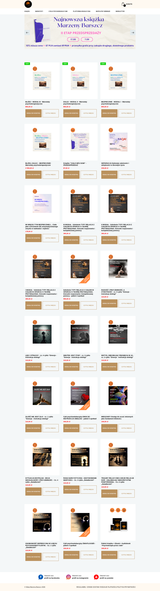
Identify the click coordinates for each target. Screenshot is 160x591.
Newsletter (120, 11)
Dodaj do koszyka (33, 113)
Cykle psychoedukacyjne (58, 11)
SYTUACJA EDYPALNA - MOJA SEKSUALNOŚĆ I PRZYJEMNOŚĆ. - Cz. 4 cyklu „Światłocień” (41, 480)
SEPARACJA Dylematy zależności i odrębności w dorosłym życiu (115, 164)
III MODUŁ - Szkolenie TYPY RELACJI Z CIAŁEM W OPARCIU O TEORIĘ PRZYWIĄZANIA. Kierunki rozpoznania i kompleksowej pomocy (79, 228)
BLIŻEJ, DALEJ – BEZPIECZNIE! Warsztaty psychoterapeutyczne (38, 164)
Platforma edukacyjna (81, 11)
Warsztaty (39, 11)
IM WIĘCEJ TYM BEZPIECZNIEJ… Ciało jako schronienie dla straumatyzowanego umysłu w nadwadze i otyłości (41, 227)
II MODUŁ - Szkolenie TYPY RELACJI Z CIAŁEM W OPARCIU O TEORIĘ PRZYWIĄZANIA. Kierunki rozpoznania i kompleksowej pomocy (117, 228)
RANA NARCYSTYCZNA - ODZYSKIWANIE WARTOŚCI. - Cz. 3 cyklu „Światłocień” (80, 479)
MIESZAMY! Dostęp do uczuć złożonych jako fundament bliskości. (117, 418)
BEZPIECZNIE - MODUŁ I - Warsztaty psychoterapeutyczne (115, 103)
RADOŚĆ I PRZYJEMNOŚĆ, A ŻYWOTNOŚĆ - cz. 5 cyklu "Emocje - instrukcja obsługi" (115, 292)
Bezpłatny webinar (103, 11)
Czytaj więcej (50, 113)
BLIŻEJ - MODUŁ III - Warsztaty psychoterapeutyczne (37, 103)
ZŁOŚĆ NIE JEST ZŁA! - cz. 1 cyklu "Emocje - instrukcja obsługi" (39, 418)
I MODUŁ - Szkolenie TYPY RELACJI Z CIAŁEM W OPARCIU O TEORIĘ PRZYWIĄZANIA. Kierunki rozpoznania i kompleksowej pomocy (41, 293)
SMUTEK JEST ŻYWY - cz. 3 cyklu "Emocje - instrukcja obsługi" (76, 356)
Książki (27, 11)
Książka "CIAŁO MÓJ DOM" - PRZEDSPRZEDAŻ (74, 164)
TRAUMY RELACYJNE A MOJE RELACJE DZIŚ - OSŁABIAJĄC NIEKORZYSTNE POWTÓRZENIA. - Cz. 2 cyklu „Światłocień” (117, 481)
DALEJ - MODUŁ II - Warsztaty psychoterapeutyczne (75, 103)
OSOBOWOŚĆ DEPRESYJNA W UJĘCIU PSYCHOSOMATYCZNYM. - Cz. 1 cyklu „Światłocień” (41, 545)
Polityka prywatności (126, 587)
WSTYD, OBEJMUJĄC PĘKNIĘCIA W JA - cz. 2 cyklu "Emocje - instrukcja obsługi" (117, 356)
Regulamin (80, 587)
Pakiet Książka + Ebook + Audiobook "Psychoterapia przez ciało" (115, 544)
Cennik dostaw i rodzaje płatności (101, 587)
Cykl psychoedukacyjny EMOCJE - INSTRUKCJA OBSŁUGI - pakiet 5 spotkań (80, 418)
